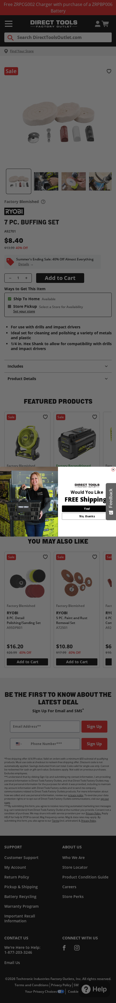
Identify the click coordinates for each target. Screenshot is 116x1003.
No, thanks (87, 516)
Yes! (87, 509)
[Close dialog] (113, 469)
